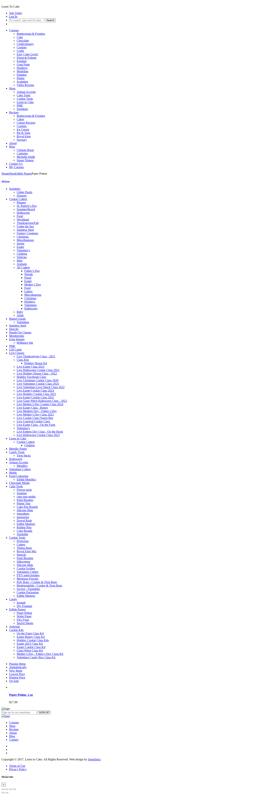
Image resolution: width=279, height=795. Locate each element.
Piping (20, 78)
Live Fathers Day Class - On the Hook (40, 431)
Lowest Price (17, 674)
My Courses (16, 167)
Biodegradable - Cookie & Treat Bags (39, 585)
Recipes (14, 112)
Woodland (23, 219)
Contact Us (16, 163)
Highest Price (17, 677)
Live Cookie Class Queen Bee (35, 418)
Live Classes (16, 353)
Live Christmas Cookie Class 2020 (37, 380)
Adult (20, 315)
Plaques (21, 202)
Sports (20, 243)
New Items (15, 670)
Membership (16, 335)
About (13, 143)
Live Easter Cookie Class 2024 (35, 390)
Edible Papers (23, 173)
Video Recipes (25, 85)
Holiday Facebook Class (31, 376)
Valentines (30, 305)
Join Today (15, 13)
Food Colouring (18, 476)
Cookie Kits (16, 630)
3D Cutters (23, 267)
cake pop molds (26, 496)
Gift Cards (15, 349)
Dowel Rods (24, 520)
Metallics (22, 465)
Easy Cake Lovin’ (28, 54)
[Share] (6, 789)
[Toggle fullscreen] (10, 789)
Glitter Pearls (24, 192)
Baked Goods (17, 318)
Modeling (22, 71)
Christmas (23, 236)
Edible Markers (26, 524)
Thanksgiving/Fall (28, 223)
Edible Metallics (26, 479)
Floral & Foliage (26, 57)
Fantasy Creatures (27, 233)
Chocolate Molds (19, 483)
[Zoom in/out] (14, 789)
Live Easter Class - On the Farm (36, 424)
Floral (27, 277)
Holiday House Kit (35, 363)
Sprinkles (22, 109)
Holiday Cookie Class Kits (33, 640)
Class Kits (23, 359)
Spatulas (22, 493)
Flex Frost (23, 619)
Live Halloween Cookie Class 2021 (38, 370)
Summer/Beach (26, 209)
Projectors (23, 541)
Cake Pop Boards (27, 506)
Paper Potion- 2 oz (21, 694)
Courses (14, 30)
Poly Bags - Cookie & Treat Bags (37, 582)
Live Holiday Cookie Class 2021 (36, 394)
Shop (12, 88)
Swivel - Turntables (28, 589)
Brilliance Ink (25, 342)
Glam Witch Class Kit (30, 650)
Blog (12, 146)
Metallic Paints (18, 448)
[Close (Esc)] (3, 789)
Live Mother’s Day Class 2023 (35, 414)
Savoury (22, 139)
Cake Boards (24, 530)
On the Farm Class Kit (30, 633)
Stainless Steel (25, 229)
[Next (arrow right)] (6, 792)
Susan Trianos (25, 160)
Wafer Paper (24, 616)
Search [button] (50, 20)
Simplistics (94, 759)
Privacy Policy (18, 769)
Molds (13, 472)
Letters (28, 291)
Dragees (22, 195)
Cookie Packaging (28, 592)
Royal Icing (24, 136)
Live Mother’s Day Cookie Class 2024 (40, 404)
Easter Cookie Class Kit (31, 647)
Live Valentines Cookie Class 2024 (38, 383)
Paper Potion (24, 612)
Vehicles (22, 257)
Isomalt (21, 602)
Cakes (20, 119)
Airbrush (14, 626)
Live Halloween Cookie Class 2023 (38, 435)
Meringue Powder (27, 578)
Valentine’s (23, 250)
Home (5, 173)
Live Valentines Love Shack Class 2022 (41, 387)
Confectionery (25, 44)
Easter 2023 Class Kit (30, 643)
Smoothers (23, 513)
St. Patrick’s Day (27, 205)
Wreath (28, 274)
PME (20, 105)
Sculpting (22, 81)
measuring (23, 517)
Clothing (22, 253)
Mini (19, 260)
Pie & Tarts (23, 133)
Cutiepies (22, 153)
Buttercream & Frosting (31, 33)
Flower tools (24, 489)
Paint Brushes (25, 500)
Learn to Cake (25, 102)
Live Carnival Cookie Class (33, 421)
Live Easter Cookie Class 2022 (35, 397)
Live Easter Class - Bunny (32, 407)
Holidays (22, 68)
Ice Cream (23, 129)
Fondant (22, 61)
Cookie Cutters (18, 199)
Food (20, 216)
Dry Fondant (24, 606)
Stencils (13, 329)
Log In (13, 16)
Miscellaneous (25, 240)
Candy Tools (16, 452)
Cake (20, 37)
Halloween (23, 212)
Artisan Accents (26, 91)
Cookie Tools (25, 98)
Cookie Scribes (26, 568)
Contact (13, 739)
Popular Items (17, 663)
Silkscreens (23, 561)
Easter (20, 247)
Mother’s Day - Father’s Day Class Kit (40, 654)
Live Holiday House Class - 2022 (37, 373)
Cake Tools (23, 95)
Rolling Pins (24, 527)
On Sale (14, 681)
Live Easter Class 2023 (30, 366)
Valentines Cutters (20, 469)
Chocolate (23, 40)
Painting (22, 74)
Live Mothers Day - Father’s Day (37, 411)
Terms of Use (17, 765)
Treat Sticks (24, 455)
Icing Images (16, 339)
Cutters (21, 544)
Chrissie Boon (25, 150)
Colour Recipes (26, 122)
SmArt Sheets (25, 623)
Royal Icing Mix (26, 551)
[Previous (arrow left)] (3, 792)
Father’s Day (32, 270)
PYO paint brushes (28, 575)
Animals (22, 264)
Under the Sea (25, 226)
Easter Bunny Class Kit (31, 636)
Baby (20, 312)
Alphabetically (18, 667)
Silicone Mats (25, 510)
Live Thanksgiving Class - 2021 (36, 356)
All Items (6, 181)
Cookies (22, 47)
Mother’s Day (32, 284)
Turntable (22, 534)
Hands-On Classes (20, 332)
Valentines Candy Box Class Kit (36, 657)
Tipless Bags (24, 548)
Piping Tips (23, 503)
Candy (13, 599)
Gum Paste (23, 64)
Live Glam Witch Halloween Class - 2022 (42, 400)
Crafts (20, 50)
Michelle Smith (26, 156)
